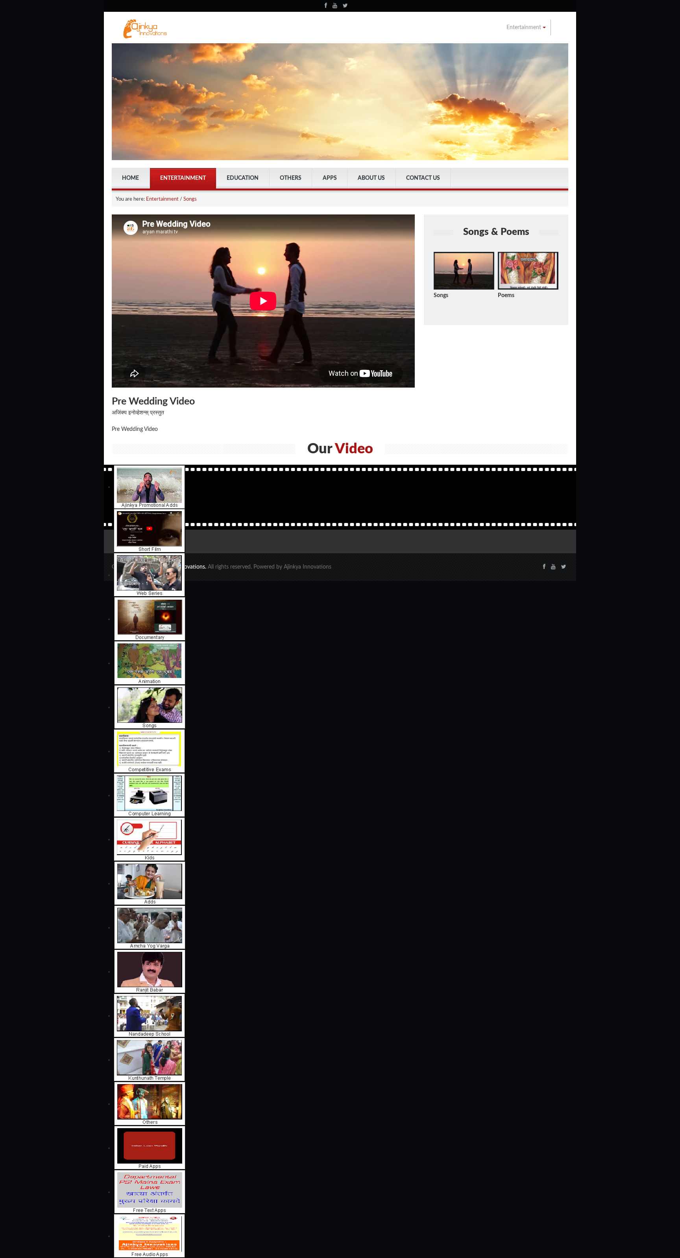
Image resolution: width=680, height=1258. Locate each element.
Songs (190, 199)
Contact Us (423, 178)
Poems (506, 295)
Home (130, 178)
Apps (330, 178)
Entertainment (524, 27)
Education (243, 178)
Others (290, 178)
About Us (371, 178)
